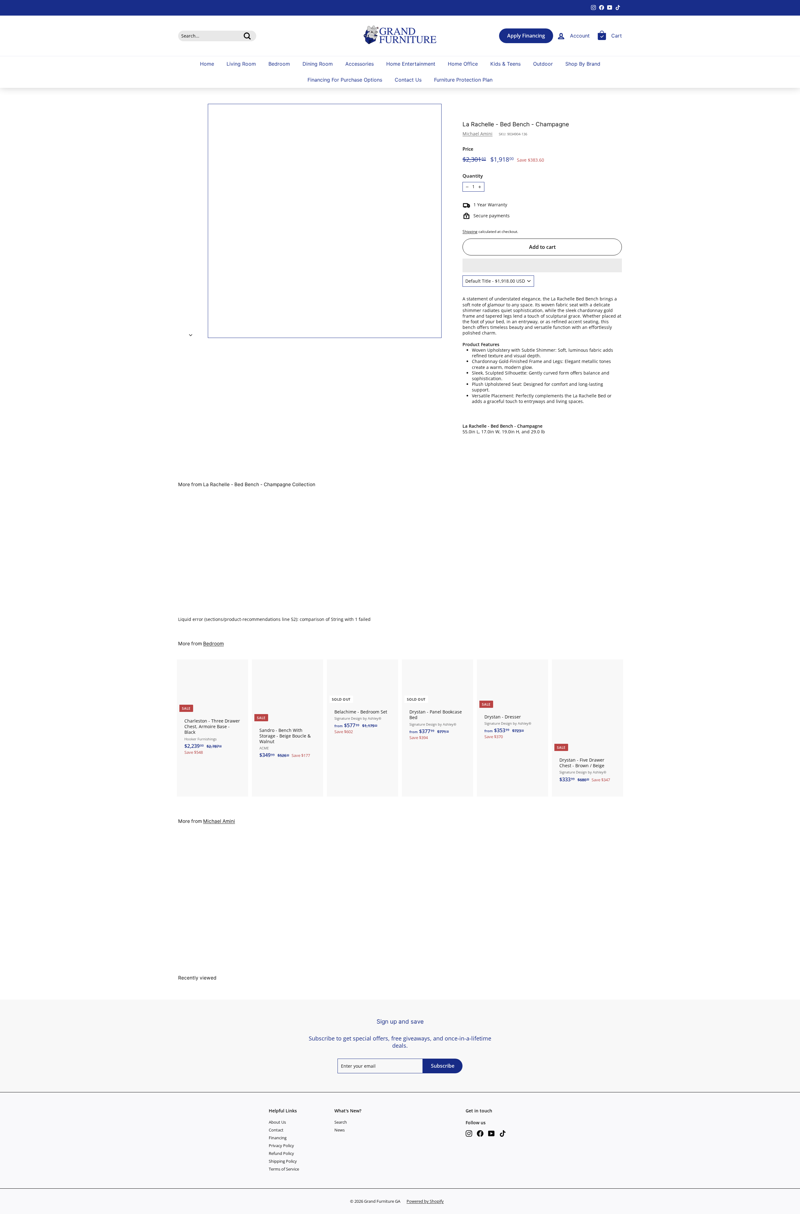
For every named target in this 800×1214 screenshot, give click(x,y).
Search (340, 1122)
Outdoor (543, 64)
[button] (542, 265)
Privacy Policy (281, 1145)
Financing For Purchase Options (345, 80)
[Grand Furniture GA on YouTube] (491, 1133)
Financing (278, 1138)
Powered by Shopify (425, 1201)
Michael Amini (477, 134)
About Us (277, 1122)
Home (207, 64)
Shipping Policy (283, 1161)
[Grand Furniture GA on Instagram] (469, 1133)
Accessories (359, 64)
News (339, 1130)
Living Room (241, 64)
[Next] (190, 333)
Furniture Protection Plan (463, 80)
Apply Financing (526, 36)
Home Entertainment (410, 64)
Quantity (472, 176)
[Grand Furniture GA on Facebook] (480, 1133)
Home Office (463, 64)
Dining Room (317, 64)
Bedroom (279, 64)
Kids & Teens (505, 64)
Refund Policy (281, 1153)
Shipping (470, 231)
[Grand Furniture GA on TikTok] (502, 1133)
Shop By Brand (582, 64)
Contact (276, 1130)
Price (467, 149)
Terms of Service (284, 1169)
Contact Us (408, 80)
